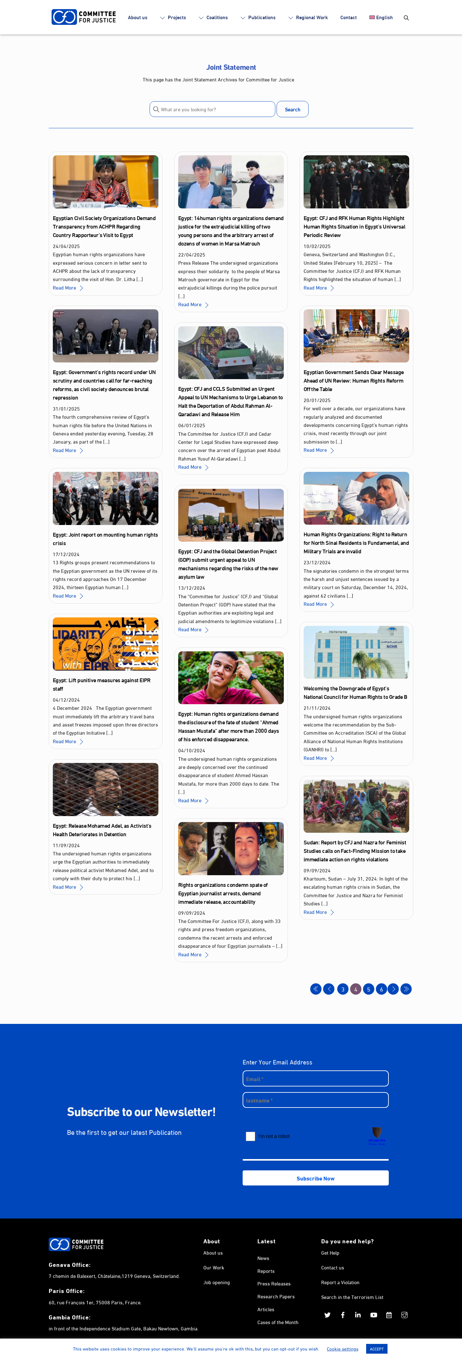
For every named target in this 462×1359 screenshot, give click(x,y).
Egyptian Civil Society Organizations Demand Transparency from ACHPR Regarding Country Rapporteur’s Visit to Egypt (104, 226)
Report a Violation (340, 1281)
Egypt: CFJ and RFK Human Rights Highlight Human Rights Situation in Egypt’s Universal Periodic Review (354, 226)
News (263, 1257)
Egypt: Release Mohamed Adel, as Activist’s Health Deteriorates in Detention (102, 829)
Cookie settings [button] (342, 1348)
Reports (266, 1270)
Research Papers (276, 1296)
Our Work (213, 1267)
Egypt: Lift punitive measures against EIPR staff (102, 683)
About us (137, 16)
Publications (261, 16)
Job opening (216, 1281)
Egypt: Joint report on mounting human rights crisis (105, 538)
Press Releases (274, 1283)
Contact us (332, 1267)
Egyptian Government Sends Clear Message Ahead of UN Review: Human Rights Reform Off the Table (354, 380)
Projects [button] (176, 16)
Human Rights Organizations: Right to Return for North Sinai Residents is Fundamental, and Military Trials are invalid (356, 542)
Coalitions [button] (216, 16)
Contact (348, 16)
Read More (64, 287)
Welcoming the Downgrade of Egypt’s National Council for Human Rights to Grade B (355, 692)
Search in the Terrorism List (352, 1296)
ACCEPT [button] (377, 1348)
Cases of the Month (278, 1321)
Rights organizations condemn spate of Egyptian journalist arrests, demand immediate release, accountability (223, 893)
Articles (265, 1308)
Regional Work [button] (311, 16)
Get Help (330, 1252)
